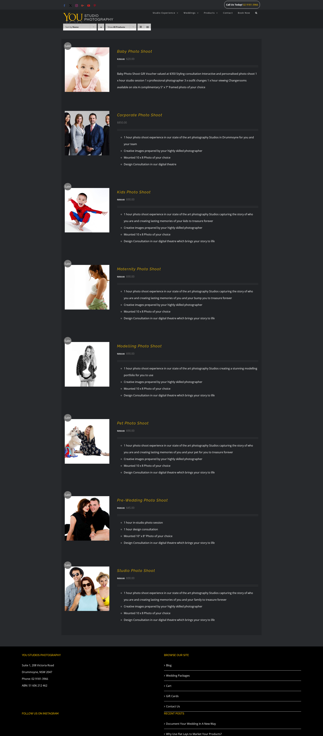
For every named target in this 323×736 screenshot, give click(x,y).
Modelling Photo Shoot (139, 346)
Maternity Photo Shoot (139, 269)
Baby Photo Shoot (134, 51)
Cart (168, 686)
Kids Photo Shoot (134, 192)
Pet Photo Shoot (133, 423)
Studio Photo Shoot (136, 570)
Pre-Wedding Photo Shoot (142, 500)
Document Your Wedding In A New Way (191, 724)
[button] (256, 13)
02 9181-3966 (250, 4)
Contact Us (173, 706)
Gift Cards (172, 696)
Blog (169, 665)
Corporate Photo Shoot (139, 115)
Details (97, 70)
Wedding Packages (178, 675)
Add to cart (79, 70)
